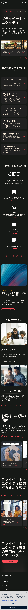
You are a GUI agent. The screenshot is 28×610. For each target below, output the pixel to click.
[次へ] (26, 58)
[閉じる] (26, 592)
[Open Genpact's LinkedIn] (7, 581)
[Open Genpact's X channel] (2, 581)
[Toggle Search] (22, 2)
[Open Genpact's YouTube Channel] (10, 581)
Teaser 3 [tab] (15, 469)
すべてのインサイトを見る (11, 495)
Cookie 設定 (14, 603)
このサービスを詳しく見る (11, 405)
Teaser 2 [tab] (15, 528)
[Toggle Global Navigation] (25, 2)
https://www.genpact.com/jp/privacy (10, 600)
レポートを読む (8, 310)
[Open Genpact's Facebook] (5, 581)
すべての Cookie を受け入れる (14, 607)
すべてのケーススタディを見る (12, 436)
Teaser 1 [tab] (11, 469)
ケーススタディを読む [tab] (5, 58)
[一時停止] (20, 58)
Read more (14, 185)
